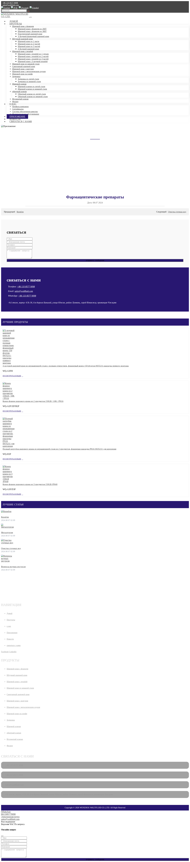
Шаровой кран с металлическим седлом (29, 71)
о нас (12, 104)
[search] (28, 11)
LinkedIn (12, 652)
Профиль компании (20, 107)
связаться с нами (20, 121)
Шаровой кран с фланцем (23, 26)
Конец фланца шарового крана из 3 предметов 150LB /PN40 (30, 484)
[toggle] (30, 17)
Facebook (5, 652)
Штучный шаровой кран (22, 39)
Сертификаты (18, 109)
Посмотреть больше (12, 376)
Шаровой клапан (19, 84)
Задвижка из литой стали (28, 79)
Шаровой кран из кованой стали (26, 64)
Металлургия (7, 532)
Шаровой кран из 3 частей (29, 46)
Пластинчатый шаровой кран (30, 34)
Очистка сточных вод (177, 212)
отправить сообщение (95, 260)
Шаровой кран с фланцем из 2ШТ (32, 29)
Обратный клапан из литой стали (32, 94)
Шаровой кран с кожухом (23, 69)
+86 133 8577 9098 (10, 3)
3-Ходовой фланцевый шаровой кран (33, 36)
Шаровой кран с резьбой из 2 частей (33, 56)
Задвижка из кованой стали (29, 81)
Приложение (17, 116)
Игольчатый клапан (20, 99)
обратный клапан (19, 91)
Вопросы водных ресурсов (13, 566)
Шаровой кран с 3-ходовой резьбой (33, 61)
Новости (15, 119)
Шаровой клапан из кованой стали (32, 89)
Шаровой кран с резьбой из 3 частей (33, 59)
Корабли (20, 212)
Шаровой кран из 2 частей (29, 44)
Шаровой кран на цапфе (22, 74)
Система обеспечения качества (25, 112)
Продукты (15, 24)
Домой (13, 21)
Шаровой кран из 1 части (28, 41)
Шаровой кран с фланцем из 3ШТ (32, 31)
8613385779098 (8, 814)
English (6, 8)
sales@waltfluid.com (11, 5)
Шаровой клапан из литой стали (31, 86)
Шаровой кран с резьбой (22, 51)
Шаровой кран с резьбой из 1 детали (33, 54)
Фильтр (10, 746)
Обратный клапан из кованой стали (33, 96)
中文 (15, 8)
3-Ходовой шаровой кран (28, 49)
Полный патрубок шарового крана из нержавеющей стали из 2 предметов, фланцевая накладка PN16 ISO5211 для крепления (59, 449)
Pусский (25, 8)
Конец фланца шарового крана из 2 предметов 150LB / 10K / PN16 (33, 401)
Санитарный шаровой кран (23, 66)
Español (35, 8)
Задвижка (16, 76)
